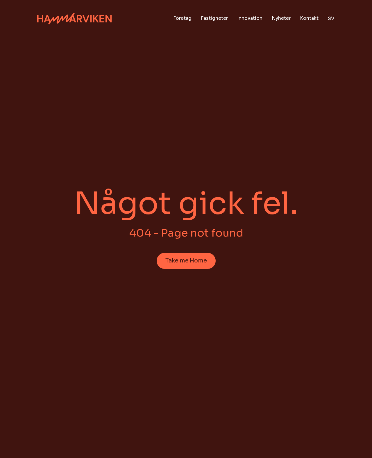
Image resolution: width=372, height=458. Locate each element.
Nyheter (281, 18)
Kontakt (309, 18)
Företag (182, 18)
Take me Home (186, 260)
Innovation (249, 18)
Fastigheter (214, 18)
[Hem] (74, 19)
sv (331, 18)
